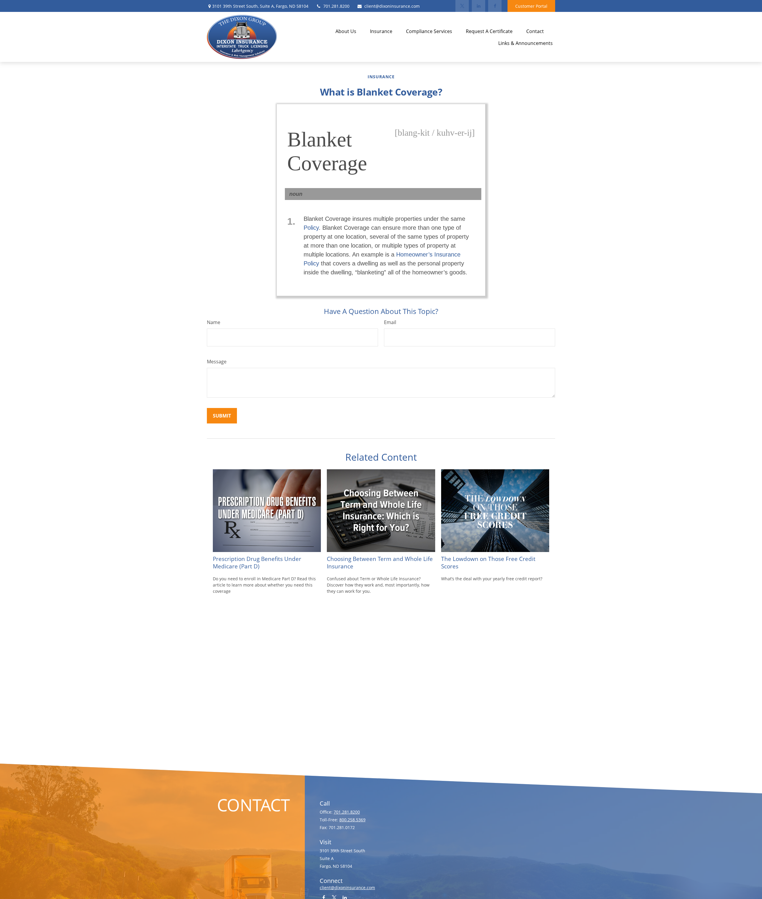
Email (390, 322)
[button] (346, 31)
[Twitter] (462, 6)
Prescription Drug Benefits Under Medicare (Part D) (257, 562)
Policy (311, 227)
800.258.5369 (352, 820)
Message (217, 361)
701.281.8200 (336, 6)
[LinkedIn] (478, 6)
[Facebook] (495, 6)
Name (213, 322)
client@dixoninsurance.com (392, 6)
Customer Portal (531, 6)
